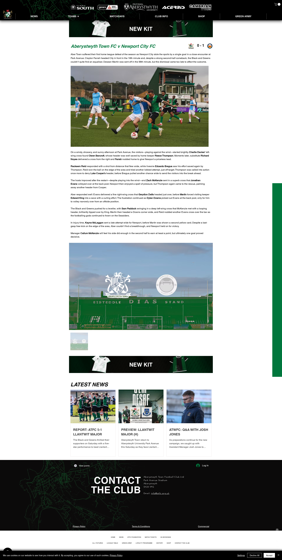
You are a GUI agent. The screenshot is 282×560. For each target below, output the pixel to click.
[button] (277, 4)
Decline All (254, 555)
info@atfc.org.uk (160, 493)
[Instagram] (277, 529)
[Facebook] (277, 541)
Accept (269, 555)
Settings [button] (241, 555)
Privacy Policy (116, 555)
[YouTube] (277, 547)
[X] (277, 535)
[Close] (278, 555)
